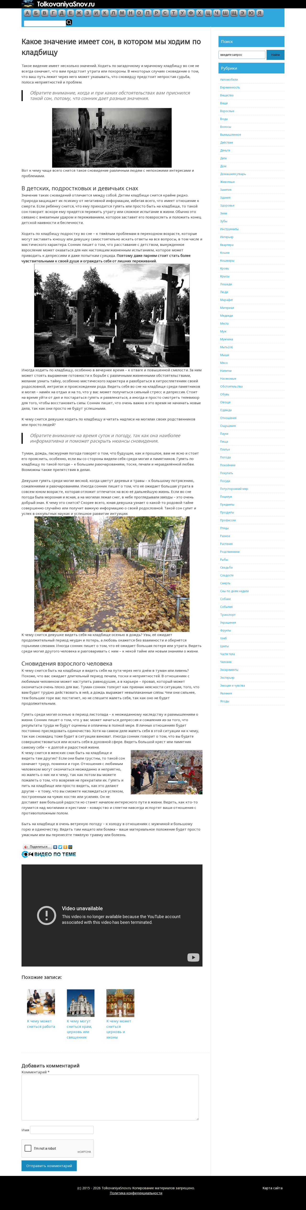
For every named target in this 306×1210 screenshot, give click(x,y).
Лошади (226, 284)
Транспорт (227, 615)
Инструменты (229, 229)
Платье (225, 449)
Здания (225, 198)
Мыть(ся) (226, 347)
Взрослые (227, 111)
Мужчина (226, 339)
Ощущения (228, 426)
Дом (223, 166)
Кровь (224, 268)
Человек (226, 662)
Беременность (230, 87)
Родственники (230, 552)
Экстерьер (227, 678)
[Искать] (69, 22)
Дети (223, 158)
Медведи (226, 316)
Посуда (225, 481)
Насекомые (228, 379)
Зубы (223, 221)
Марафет (226, 300)
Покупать (226, 473)
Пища (224, 442)
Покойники (227, 465)
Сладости (227, 575)
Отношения (228, 418)
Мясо (224, 363)
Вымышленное (230, 135)
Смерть (225, 583)
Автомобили (229, 80)
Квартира (227, 245)
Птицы (224, 528)
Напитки (226, 371)
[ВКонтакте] (55, 846)
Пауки (224, 434)
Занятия (225, 190)
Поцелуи (226, 497)
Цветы (224, 646)
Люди (224, 292)
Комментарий (35, 1072)
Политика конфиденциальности (136, 1193)
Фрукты (225, 630)
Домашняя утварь (233, 174)
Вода (224, 119)
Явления (226, 693)
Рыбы (224, 560)
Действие (226, 142)
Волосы (225, 127)
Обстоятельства (231, 386)
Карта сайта (272, 1188)
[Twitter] (60, 846)
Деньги (225, 150)
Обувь (224, 394)
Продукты (227, 512)
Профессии (228, 520)
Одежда (226, 410)
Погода (225, 457)
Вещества (227, 95)
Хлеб (223, 638)
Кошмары (227, 261)
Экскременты (229, 670)
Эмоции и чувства (232, 685)
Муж (223, 331)
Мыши (224, 355)
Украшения (228, 623)
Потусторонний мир (234, 489)
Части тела (227, 654)
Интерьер (227, 237)
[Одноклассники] (65, 846)
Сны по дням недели (234, 591)
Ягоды (224, 701)
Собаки (225, 599)
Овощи (225, 402)
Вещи (224, 103)
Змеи (223, 213)
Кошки (225, 253)
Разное (225, 536)
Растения (226, 544)
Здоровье (227, 205)
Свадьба (226, 567)
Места (224, 323)
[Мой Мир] (70, 846)
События (226, 607)
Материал (227, 308)
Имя (25, 1129)
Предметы (227, 504)
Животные (227, 182)
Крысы (225, 276)
